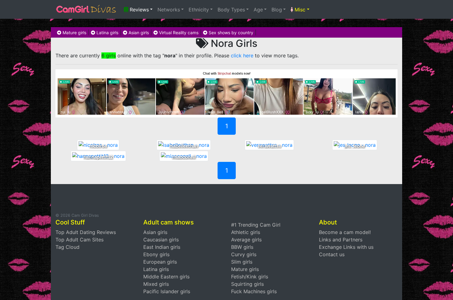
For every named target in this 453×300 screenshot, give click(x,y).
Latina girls (106, 32)
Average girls (246, 239)
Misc (299, 9)
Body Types (231, 9)
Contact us (332, 254)
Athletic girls (245, 232)
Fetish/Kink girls (249, 276)
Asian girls (138, 32)
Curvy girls (243, 254)
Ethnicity (199, 9)
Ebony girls (156, 254)
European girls (160, 262)
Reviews (138, 9)
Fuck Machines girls (254, 291)
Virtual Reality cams (178, 32)
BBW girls (242, 247)
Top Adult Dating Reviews (85, 232)
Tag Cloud (67, 247)
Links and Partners (340, 239)
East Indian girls (161, 247)
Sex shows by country (230, 32)
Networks (168, 9)
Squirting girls (247, 284)
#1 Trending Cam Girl (255, 225)
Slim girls (241, 262)
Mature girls (73, 32)
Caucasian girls (161, 239)
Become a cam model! (345, 232)
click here (242, 55)
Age (258, 9)
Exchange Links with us (346, 247)
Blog (276, 9)
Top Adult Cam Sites (79, 239)
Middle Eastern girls (166, 276)
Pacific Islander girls (166, 291)
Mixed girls (156, 284)
